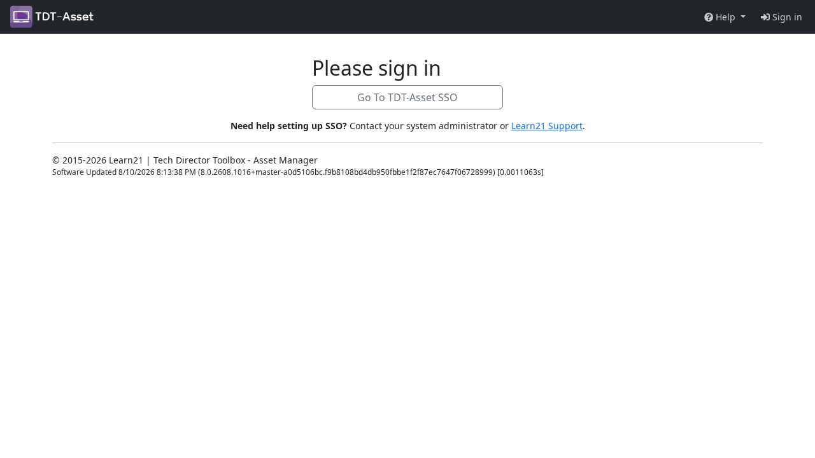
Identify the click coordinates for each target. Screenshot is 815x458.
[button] (725, 17)
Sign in (786, 17)
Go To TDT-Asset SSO (407, 97)
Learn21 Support (547, 126)
